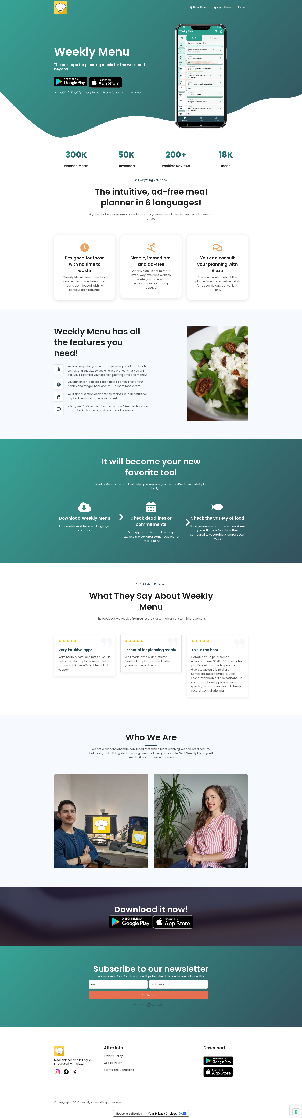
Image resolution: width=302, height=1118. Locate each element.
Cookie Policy (113, 1063)
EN (240, 7)
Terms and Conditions (119, 1070)
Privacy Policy (113, 1056)
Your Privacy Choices (162, 1113)
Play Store (199, 7)
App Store (223, 7)
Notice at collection (129, 1113)
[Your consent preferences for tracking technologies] (296, 1112)
